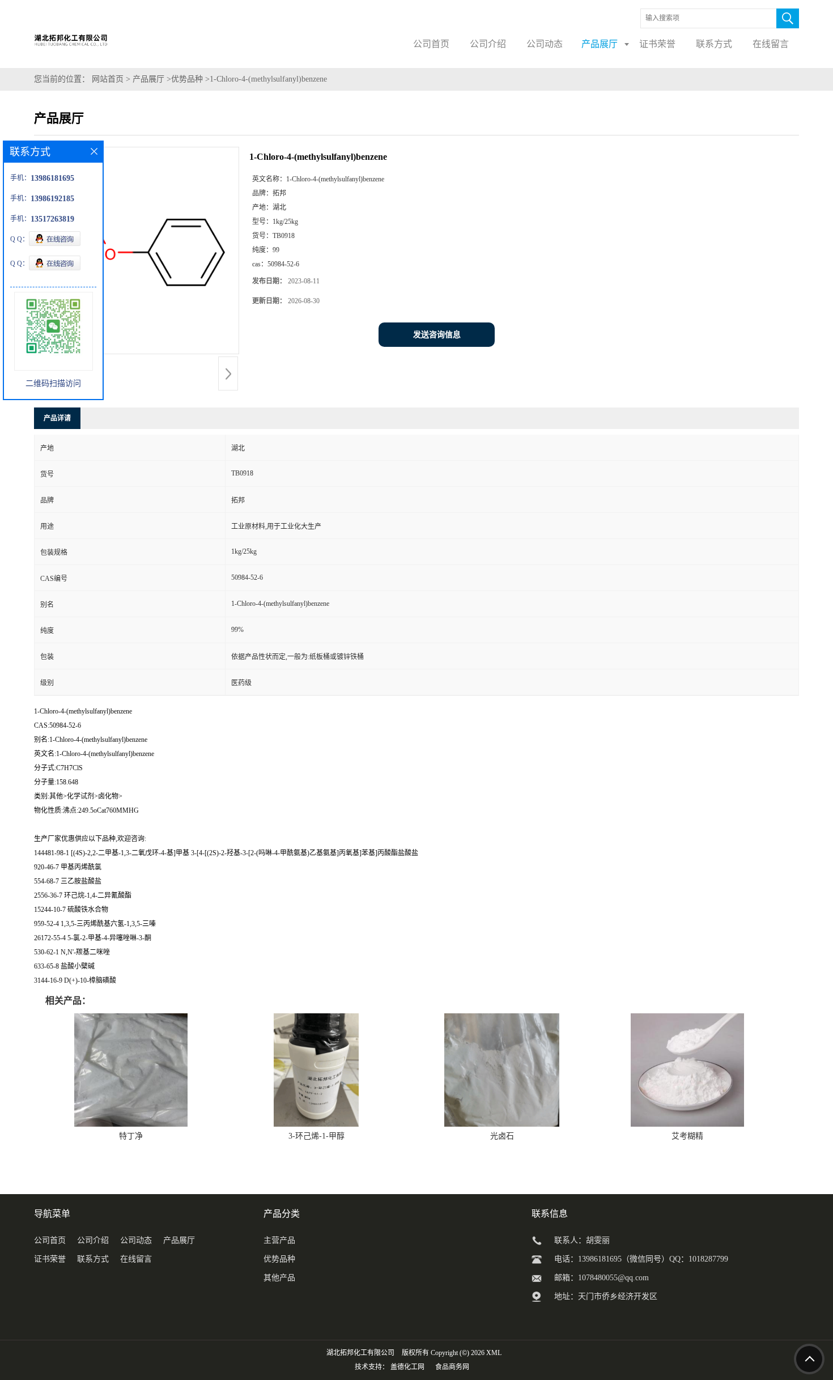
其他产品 (279, 1277)
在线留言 (136, 1259)
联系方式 (93, 1259)
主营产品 (279, 1240)
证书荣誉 (50, 1259)
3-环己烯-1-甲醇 (316, 1136)
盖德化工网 (407, 1367)
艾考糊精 (687, 1136)
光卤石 (502, 1136)
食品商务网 (452, 1367)
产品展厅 (148, 79)
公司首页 (50, 1240)
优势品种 (187, 79)
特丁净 (131, 1136)
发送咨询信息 (437, 334)
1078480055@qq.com (613, 1277)
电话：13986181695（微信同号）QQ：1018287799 (641, 1259)
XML (494, 1353)
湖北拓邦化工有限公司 (360, 1353)
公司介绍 (93, 1240)
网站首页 (108, 79)
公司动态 (136, 1240)
